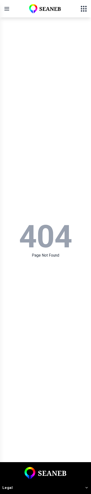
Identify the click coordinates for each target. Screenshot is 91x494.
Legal (7, 487)
